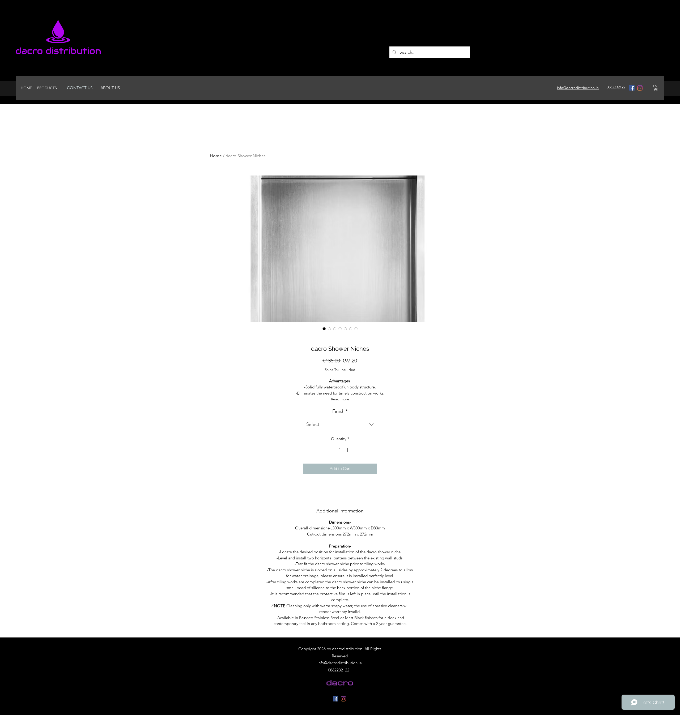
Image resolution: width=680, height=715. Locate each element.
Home (216, 155)
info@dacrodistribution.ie (339, 662)
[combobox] (340, 424)
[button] (656, 88)
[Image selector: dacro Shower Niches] (324, 328)
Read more (340, 399)
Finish (340, 411)
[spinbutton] (340, 450)
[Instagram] (640, 88)
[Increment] (348, 450)
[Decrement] (332, 450)
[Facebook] (632, 88)
